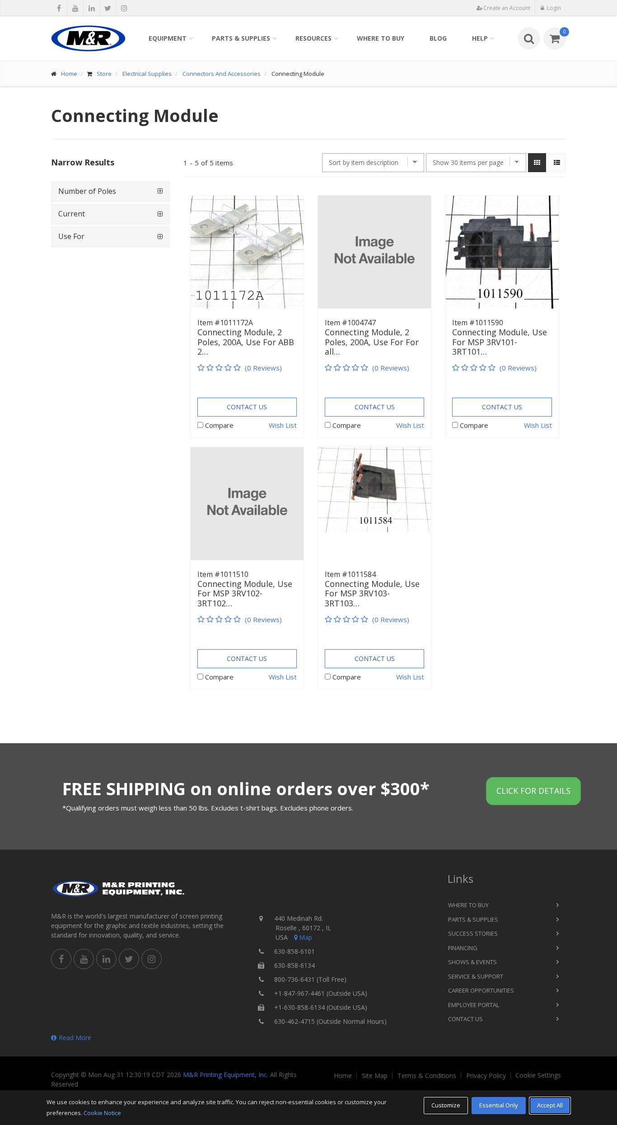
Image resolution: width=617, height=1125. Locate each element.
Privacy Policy (486, 1075)
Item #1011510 (222, 574)
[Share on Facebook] (59, 8)
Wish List (283, 425)
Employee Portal (473, 1005)
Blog (438, 38)
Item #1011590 (477, 323)
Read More (75, 1037)
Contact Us (247, 407)
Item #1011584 (350, 574)
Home (69, 74)
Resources (313, 38)
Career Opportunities (481, 990)
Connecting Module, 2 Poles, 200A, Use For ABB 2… (245, 342)
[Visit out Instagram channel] (124, 8)
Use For (71, 236)
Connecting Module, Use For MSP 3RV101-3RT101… (499, 342)
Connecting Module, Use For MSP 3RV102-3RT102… (244, 594)
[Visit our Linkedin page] (91, 8)
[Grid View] (537, 162)
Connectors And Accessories (221, 74)
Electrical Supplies (147, 74)
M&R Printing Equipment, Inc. (225, 1074)
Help (480, 38)
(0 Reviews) (263, 367)
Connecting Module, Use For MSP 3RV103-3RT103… (372, 594)
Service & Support (475, 976)
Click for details (533, 790)
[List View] (557, 162)
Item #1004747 (350, 323)
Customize (445, 1105)
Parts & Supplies (241, 38)
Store (104, 74)
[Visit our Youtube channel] (75, 8)
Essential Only (498, 1105)
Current (71, 214)
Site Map (375, 1075)
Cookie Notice (102, 1113)
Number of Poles (87, 191)
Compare (219, 425)
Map (305, 937)
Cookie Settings (538, 1075)
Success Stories (473, 933)
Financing (462, 948)
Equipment (168, 38)
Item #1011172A (225, 323)
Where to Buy (380, 38)
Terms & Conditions (426, 1075)
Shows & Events (472, 962)
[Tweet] (107, 8)
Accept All (550, 1105)
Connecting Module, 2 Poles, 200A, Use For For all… (372, 342)
